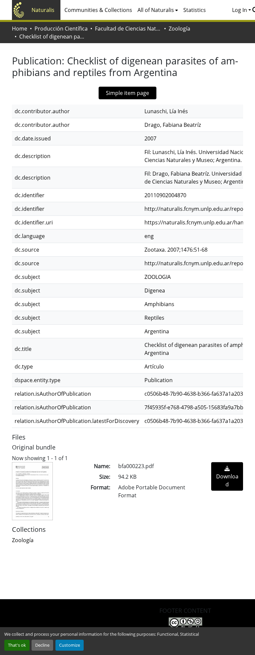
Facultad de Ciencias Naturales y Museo (128, 28)
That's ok (17, 645)
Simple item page (127, 93)
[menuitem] (157, 10)
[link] (227, 476)
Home (19, 28)
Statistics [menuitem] (194, 10)
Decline (42, 645)
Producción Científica (61, 28)
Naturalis (43, 10)
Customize (69, 645)
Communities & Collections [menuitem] (98, 10)
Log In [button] (240, 10)
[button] (23, 540)
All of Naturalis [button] (155, 10)
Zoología (179, 28)
